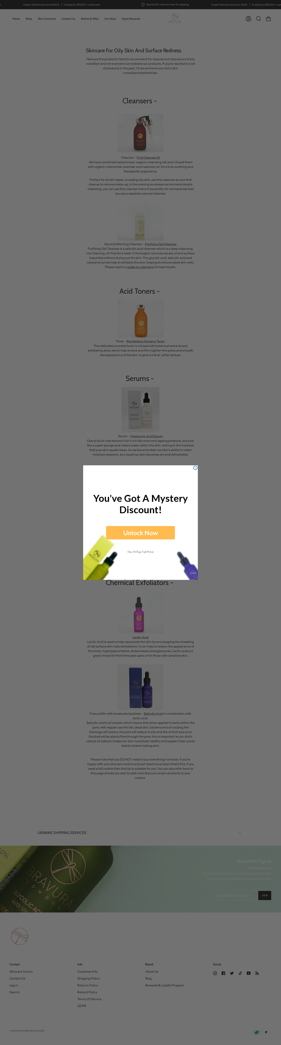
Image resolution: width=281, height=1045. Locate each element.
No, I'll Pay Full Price (141, 552)
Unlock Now (140, 532)
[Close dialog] (195, 468)
